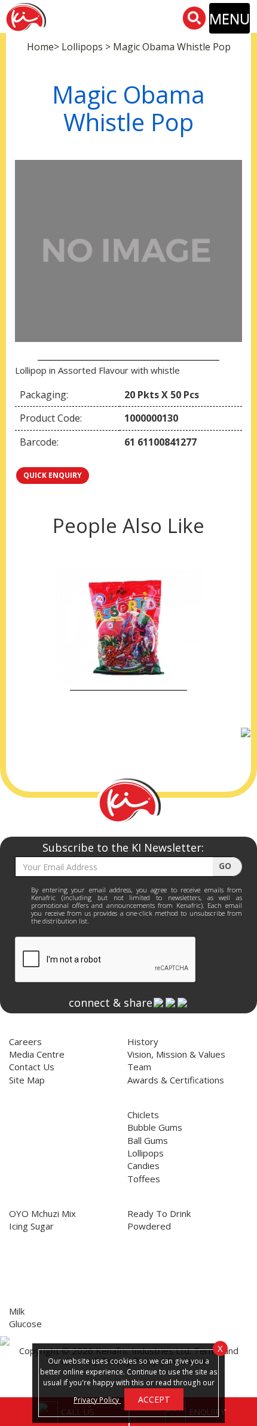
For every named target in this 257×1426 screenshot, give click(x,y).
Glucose (25, 1324)
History (142, 1041)
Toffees (143, 1179)
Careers (25, 1041)
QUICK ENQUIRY (52, 475)
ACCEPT (154, 1399)
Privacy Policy (97, 1399)
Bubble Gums (154, 1127)
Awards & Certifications (175, 1080)
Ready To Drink (159, 1213)
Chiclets (143, 1115)
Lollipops (145, 1153)
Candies (143, 1165)
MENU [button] (229, 18)
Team (139, 1067)
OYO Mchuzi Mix (42, 1213)
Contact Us (31, 1067)
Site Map (27, 1080)
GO (226, 865)
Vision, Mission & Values (176, 1054)
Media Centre (37, 1054)
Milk (17, 1311)
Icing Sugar (31, 1226)
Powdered (149, 1226)
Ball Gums (147, 1140)
